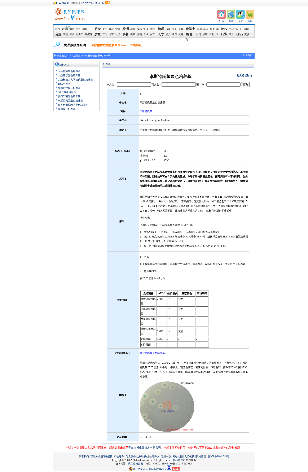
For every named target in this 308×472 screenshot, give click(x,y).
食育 (152, 34)
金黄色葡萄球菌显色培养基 (73, 104)
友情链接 (189, 456)
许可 (111, 34)
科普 (126, 34)
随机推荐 (65, 64)
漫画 (139, 34)
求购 (211, 34)
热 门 (238, 29)
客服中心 (166, 456)
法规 (65, 34)
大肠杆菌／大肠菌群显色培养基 (75, 79)
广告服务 (119, 456)
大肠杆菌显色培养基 (69, 71)
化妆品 (239, 34)
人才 (240, 21)
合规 (58, 34)
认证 (117, 34)
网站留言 (201, 456)
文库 (181, 34)
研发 (97, 29)
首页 (57, 29)
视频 (132, 34)
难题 (111, 29)
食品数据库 (63, 55)
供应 (205, 34)
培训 (199, 29)
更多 (246, 34)
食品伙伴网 (179, 460)
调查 (174, 34)
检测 (126, 29)
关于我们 (84, 456)
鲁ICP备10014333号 (218, 456)
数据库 (88, 34)
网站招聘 (107, 456)
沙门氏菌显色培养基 (69, 96)
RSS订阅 (99, 2)
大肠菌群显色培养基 (69, 75)
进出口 (79, 34)
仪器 (139, 29)
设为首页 (64, 2)
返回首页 (247, 55)
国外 (78, 29)
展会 (168, 34)
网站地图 (178, 456)
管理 (145, 29)
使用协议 (154, 456)
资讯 (65, 29)
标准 (71, 34)
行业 (221, 21)
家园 (246, 29)
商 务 (190, 34)
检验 (132, 29)
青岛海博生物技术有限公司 (144, 447)
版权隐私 (142, 456)
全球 (231, 21)
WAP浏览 (87, 2)
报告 (117, 29)
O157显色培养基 (67, 92)
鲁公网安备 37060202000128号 (149, 468)
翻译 (161, 29)
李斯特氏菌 (146, 111)
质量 (97, 34)
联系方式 (96, 456)
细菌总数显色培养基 (69, 88)
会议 (205, 29)
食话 (145, 34)
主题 (231, 29)
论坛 (224, 29)
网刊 (84, 29)
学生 (212, 29)
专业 (174, 29)
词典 (181, 29)
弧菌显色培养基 (66, 109)
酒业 (231, 34)
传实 (168, 29)
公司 (198, 34)
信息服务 (131, 456)
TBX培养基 (64, 83)
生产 (104, 29)
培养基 (77, 55)
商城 (249, 21)
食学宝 (190, 29)
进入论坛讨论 (244, 75)
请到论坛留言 (137, 463)
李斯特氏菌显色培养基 (70, 100)
